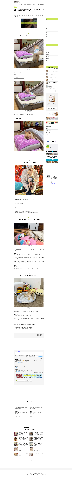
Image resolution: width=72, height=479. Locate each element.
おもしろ (47, 56)
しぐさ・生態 (48, 48)
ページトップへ (36, 469)
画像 (46, 34)
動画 (46, 32)
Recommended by (52, 88)
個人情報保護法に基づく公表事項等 (37, 473)
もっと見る (52, 90)
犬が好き (18, 4)
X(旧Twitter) (27, 380)
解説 (46, 36)
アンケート (47, 41)
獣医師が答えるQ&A (48, 126)
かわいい (25, 4)
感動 (46, 60)
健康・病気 (47, 52)
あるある (47, 58)
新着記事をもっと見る (28, 460)
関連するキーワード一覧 (38, 382)
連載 (46, 26)
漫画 (46, 28)
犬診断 (47, 134)
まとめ (31, 380)
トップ (14, 4)
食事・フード (48, 50)
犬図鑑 (47, 128)
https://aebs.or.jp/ (53, 183)
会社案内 (31, 473)
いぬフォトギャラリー (49, 132)
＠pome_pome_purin (29, 69)
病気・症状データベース (49, 24)
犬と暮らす (47, 21)
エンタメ (21, 4)
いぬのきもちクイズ (49, 130)
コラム (47, 30)
